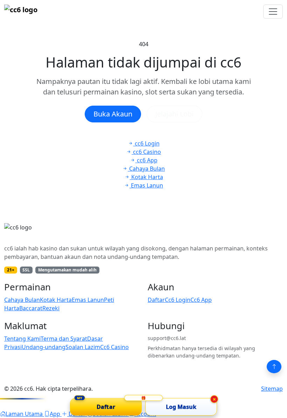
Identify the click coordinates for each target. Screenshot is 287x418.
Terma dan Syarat (64, 338)
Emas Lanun (88, 300)
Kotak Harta (56, 300)
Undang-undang (43, 347)
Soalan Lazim (82, 347)
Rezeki (50, 308)
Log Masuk (181, 407)
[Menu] (273, 12)
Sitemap (272, 388)
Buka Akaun (112, 114)
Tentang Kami (22, 338)
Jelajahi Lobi (174, 114)
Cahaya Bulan (22, 300)
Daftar (156, 300)
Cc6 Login (177, 300)
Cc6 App (201, 300)
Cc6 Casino (114, 347)
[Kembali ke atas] (274, 366)
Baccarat (30, 308)
